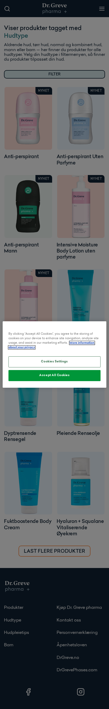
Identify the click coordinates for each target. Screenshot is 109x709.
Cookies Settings (54, 361)
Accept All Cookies (54, 375)
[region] (54, 354)
